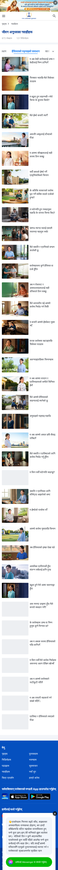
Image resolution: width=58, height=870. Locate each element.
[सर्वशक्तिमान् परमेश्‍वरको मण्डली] (29, 16)
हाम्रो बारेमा (34, 777)
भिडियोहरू (6, 759)
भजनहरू (33, 759)
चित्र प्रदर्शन (8, 777)
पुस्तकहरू (33, 753)
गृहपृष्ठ (4, 23)
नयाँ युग (32, 771)
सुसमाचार (33, 765)
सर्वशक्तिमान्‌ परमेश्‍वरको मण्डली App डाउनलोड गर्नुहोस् (29, 789)
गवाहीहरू (14, 23)
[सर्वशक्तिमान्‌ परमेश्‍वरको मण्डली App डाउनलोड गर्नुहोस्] (5, 796)
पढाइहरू (5, 765)
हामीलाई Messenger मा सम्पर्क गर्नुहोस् (31, 862)
